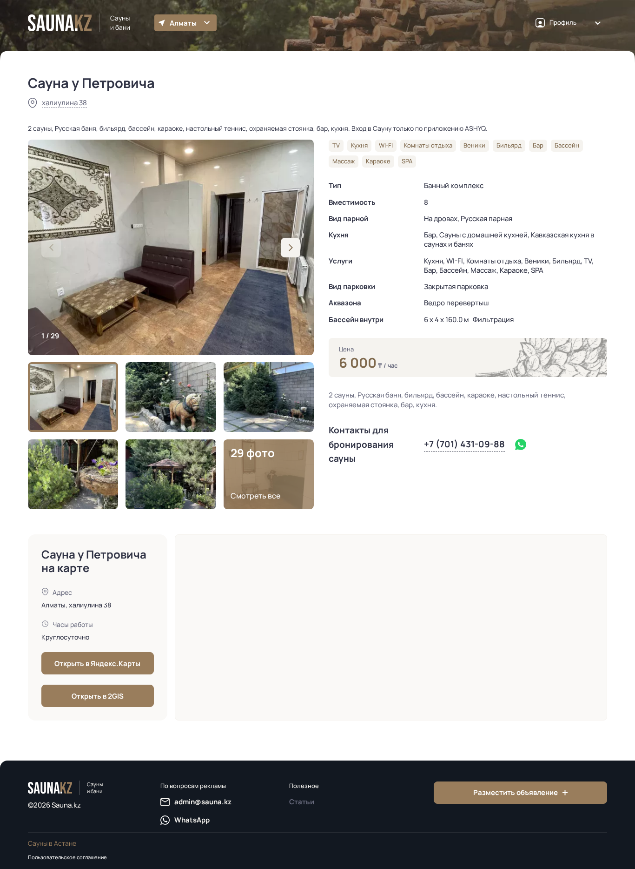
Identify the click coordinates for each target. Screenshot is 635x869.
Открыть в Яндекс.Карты (97, 663)
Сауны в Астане (52, 843)
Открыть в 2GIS (98, 696)
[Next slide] (290, 247)
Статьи (301, 802)
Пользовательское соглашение (67, 857)
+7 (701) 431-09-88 (464, 444)
